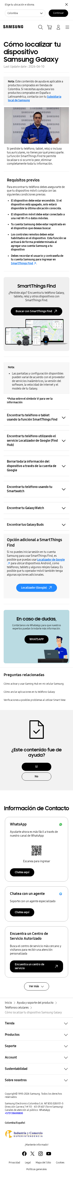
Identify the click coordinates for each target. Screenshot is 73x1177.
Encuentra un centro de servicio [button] (29, 966)
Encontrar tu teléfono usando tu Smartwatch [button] (29, 489)
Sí (36, 766)
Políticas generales (36, 1169)
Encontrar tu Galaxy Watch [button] (25, 508)
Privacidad (14, 1162)
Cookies (60, 1162)
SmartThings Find (22, 263)
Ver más (34, 986)
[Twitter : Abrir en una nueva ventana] (32, 1153)
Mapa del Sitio (43, 1162)
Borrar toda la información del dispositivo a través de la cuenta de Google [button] (31, 466)
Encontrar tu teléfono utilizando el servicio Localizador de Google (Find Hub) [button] (32, 440)
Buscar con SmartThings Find (34, 311)
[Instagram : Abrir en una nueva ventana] (40, 1153)
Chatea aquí (22, 872)
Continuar (58, 13)
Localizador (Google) (34, 587)
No (36, 776)
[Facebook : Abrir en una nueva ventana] (24, 1153)
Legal (28, 1162)
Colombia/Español (15, 1122)
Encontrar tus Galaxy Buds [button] (25, 524)
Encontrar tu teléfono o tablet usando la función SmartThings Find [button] (32, 417)
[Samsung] (12, 26)
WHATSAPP (36, 639)
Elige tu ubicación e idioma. (20, 4)
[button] (36, 1023)
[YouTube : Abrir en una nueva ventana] (48, 1153)
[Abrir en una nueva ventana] (24, 1134)
